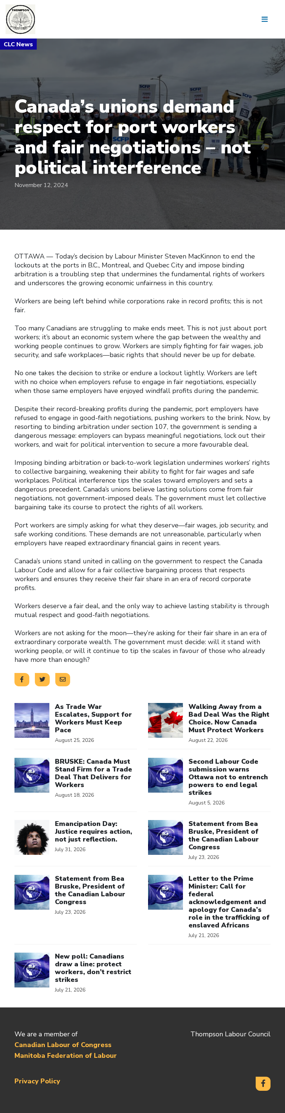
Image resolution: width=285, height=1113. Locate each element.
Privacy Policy (37, 1081)
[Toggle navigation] (267, 19)
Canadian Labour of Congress (62, 1044)
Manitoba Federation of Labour (65, 1055)
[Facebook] (263, 1084)
